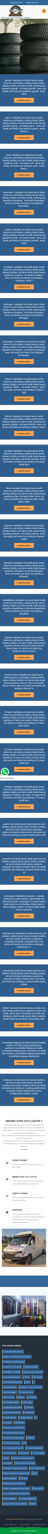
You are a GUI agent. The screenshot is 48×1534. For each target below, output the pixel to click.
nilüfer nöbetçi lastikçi (11, 1443)
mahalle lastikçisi (10, 1417)
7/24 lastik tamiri (25, 1524)
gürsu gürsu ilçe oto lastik (25, 1463)
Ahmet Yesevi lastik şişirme (13, 1448)
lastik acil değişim (10, 1392)
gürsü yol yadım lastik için (33, 1372)
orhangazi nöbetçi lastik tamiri (15, 1468)
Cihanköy (29, 1407)
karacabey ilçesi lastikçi (12, 1377)
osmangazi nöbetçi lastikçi (13, 1352)
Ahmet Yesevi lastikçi (11, 1402)
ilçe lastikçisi (37, 1377)
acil (25, 1443)
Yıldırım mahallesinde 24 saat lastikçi (17, 1357)
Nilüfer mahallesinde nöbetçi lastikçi (16, 1473)
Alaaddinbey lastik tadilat (13, 1407)
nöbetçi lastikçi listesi (33, 1527)
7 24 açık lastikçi (38, 1453)
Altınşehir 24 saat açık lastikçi (30, 1387)
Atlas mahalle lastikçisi (12, 1412)
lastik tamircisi (9, 1397)
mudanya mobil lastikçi (12, 1367)
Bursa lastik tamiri (10, 1524)
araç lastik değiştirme (34, 1448)
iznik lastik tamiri (27, 1392)
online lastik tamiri (39, 1524)
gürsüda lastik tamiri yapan (14, 1433)
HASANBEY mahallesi (12, 1372)
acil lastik (24, 1478)
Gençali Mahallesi (10, 1387)
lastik (28, 1382)
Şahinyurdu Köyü (31, 1367)
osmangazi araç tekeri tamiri (23, 1458)
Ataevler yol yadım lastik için (14, 1483)
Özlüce (26, 1377)
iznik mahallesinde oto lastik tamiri (16, 1493)
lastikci (33, 1504)
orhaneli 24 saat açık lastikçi (14, 1438)
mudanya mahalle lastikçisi (14, 1362)
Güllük (6, 1458)
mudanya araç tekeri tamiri (14, 1428)
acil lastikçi (32, 1397)
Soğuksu (31, 1438)
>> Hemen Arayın (23, 100)
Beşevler (21, 1397)
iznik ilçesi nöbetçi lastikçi (13, 1382)
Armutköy (7, 1423)
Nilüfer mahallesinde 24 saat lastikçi (16, 1488)
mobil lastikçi (27, 1402)
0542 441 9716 (16, 2)
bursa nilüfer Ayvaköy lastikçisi (15, 1504)
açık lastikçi (8, 1463)
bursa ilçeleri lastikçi (16, 1527)
